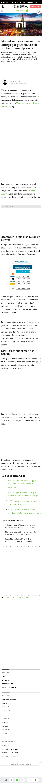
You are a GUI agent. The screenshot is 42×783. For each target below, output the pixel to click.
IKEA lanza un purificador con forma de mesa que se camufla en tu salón (20, 533)
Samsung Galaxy (24, 597)
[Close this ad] (40, 764)
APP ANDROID (6, 680)
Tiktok (4, 733)
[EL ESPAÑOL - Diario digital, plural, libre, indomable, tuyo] (21, 6)
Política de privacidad (10, 749)
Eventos (5, 703)
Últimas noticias (16, 2)
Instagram (6, 730)
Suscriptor (6, 710)
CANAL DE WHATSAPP (9, 687)
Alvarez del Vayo (14, 81)
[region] (21, 771)
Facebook (5, 726)
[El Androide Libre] (21, 11)
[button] (11, 780)
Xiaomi (15, 597)
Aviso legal (6, 746)
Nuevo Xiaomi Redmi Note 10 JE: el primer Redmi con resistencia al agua (19, 540)
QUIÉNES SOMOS (7, 684)
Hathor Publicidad (9, 700)
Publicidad (6, 707)
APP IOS (4, 677)
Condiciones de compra (10, 753)
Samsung (8, 597)
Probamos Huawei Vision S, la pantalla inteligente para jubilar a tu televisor (20, 526)
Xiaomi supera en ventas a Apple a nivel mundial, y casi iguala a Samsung (22, 483)
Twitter (5, 723)
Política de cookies (9, 756)
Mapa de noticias (28, 2)
